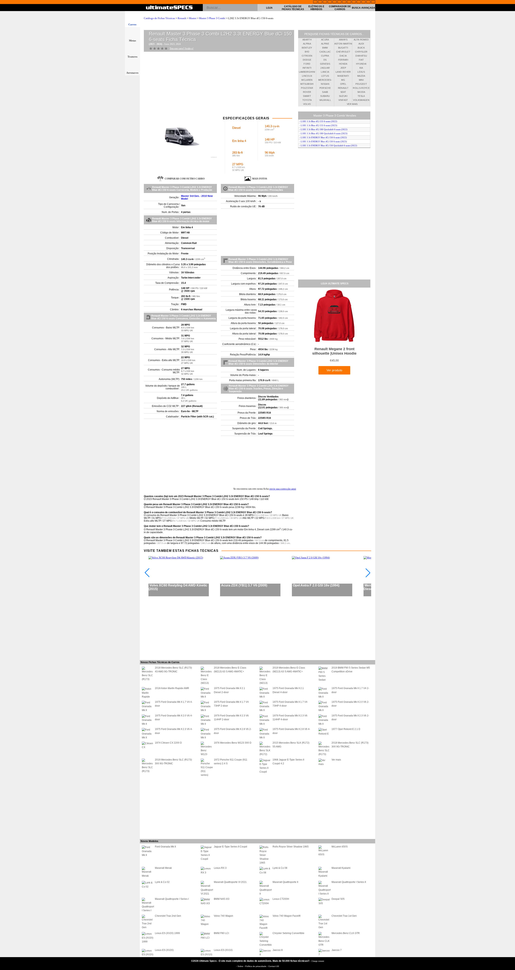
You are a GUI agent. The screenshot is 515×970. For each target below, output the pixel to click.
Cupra (325, 56)
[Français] (320, 2)
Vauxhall (325, 100)
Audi (361, 43)
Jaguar (325, 68)
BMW (325, 47)
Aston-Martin (343, 43)
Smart (307, 96)
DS (325, 60)
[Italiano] (349, 2)
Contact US (273, 966)
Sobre (241, 966)
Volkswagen (361, 100)
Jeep (343, 68)
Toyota (307, 100)
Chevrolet (343, 52)
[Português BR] (368, 2)
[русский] (344, 2)
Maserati (343, 76)
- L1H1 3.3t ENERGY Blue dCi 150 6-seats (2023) (323, 141)
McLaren (306, 80)
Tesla (361, 96)
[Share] (510, 247)
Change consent (317, 961)
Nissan (325, 84)
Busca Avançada (363, 7)
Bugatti (343, 47)
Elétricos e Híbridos (316, 8)
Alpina (307, 43)
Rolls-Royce (361, 88)
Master (192, 18)
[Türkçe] (373, 2)
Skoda (361, 92)
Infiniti (307, 68)
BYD (307, 52)
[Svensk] (330, 2)
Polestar (307, 88)
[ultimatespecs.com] (169, 7)
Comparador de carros (340, 8)
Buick (361, 47)
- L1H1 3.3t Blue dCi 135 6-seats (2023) (318, 125)
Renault (182, 18)
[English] (315, 2)
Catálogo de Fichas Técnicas (293, 8)
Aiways (343, 39)
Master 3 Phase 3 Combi (212, 18)
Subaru (325, 96)
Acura (325, 39)
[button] (368, 572)
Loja (269, 7)
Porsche (325, 88)
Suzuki (343, 96)
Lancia (325, 72)
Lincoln (307, 76)
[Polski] (364, 2)
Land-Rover (343, 72)
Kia (361, 68)
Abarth (307, 39)
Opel (343, 84)
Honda (343, 64)
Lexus (361, 72)
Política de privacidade (256, 966)
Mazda (361, 76)
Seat (343, 92)
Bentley (307, 47)
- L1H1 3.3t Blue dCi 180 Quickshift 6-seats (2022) (323, 129)
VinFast (343, 100)
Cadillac (325, 52)
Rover (307, 92)
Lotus (325, 76)
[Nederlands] (359, 2)
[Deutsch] (325, 2)
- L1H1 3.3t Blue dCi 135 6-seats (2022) (318, 121)
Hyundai (361, 64)
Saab (325, 92)
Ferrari (343, 60)
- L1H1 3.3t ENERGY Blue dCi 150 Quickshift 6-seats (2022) (328, 145)
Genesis (325, 64)
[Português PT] (335, 2)
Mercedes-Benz (325, 80)
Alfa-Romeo (361, 39)
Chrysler (361, 52)
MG (343, 80)
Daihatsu (361, 56)
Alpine (325, 43)
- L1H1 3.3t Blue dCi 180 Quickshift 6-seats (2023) (323, 133)
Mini (361, 80)
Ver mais (352, 104)
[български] (354, 2)
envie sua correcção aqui (282, 488)
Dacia (343, 56)
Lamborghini (307, 72)
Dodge (307, 60)
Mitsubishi (307, 84)
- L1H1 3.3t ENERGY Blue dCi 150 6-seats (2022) (323, 137)
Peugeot (361, 84)
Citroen (307, 56)
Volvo (307, 104)
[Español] (339, 2)
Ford (307, 64)
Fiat (361, 60)
